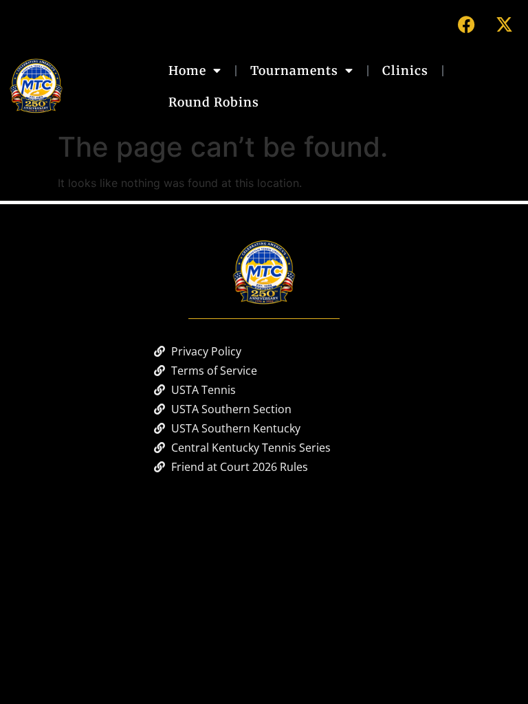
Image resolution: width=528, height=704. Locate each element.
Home (187, 70)
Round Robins (213, 102)
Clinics (405, 70)
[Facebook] (466, 24)
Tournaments (294, 70)
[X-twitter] (504, 24)
